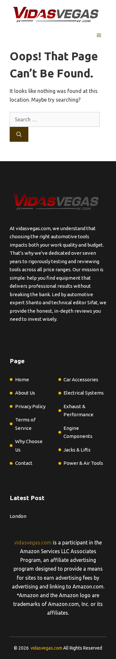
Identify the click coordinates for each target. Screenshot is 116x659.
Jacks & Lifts (77, 449)
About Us (25, 393)
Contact (24, 463)
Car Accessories (80, 379)
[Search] (19, 134)
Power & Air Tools (83, 463)
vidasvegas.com (33, 542)
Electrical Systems (83, 393)
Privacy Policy (30, 406)
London (18, 516)
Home (22, 379)
